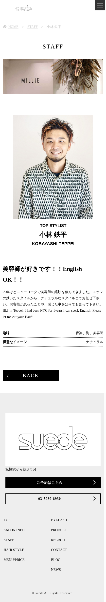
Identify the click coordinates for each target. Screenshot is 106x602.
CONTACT (59, 550)
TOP (7, 520)
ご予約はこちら (50, 483)
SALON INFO (14, 530)
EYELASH (59, 520)
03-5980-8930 (49, 499)
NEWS (56, 570)
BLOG (55, 560)
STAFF (9, 540)
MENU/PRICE (14, 560)
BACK (31, 375)
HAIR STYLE (14, 550)
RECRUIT (58, 540)
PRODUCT (59, 530)
